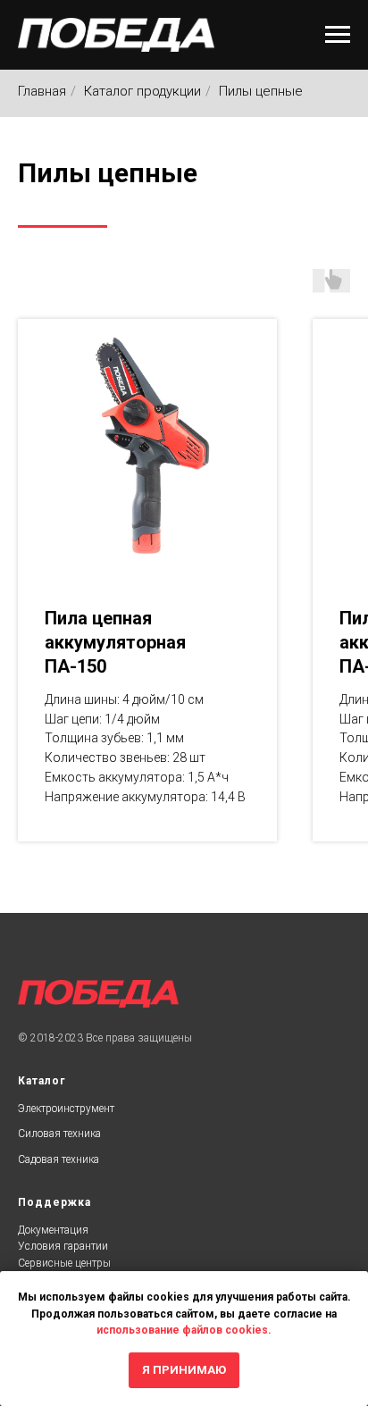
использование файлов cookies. (184, 1330)
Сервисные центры (64, 1263)
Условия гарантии (63, 1246)
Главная (42, 91)
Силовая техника (59, 1133)
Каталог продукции (142, 91)
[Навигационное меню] (337, 35)
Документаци (50, 1230)
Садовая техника (58, 1159)
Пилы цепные (261, 91)
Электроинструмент (66, 1108)
